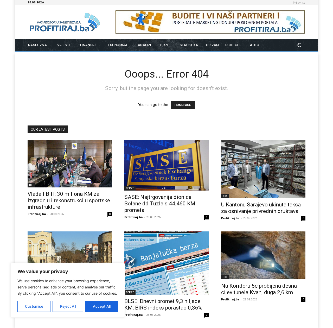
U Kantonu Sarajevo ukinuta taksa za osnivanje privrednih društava (261, 207)
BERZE (130, 188)
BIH (31, 185)
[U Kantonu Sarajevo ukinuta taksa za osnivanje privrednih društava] (263, 169)
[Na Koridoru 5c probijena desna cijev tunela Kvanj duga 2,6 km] (263, 255)
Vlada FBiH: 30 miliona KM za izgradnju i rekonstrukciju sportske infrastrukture (69, 200)
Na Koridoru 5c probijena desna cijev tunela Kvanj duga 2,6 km (259, 289)
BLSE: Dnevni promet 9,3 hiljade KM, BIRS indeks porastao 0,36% (163, 304)
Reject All (68, 306)
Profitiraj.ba (37, 214)
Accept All (102, 306)
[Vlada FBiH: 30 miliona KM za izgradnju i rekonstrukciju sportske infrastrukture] (70, 163)
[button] (299, 45)
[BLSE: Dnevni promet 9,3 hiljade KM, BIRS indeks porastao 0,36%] (166, 263)
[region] (67, 290)
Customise (34, 306)
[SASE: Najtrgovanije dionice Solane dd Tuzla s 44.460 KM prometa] (166, 165)
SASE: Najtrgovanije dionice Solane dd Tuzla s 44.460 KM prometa (159, 203)
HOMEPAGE (183, 105)
